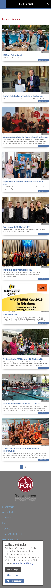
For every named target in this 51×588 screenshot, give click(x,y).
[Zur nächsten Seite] (30, 467)
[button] (2, 4)
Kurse (5, 523)
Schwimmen (8, 506)
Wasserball (7, 512)
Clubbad (6, 528)
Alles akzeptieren (14, 581)
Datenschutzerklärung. (23, 563)
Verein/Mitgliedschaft (12, 534)
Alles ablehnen (13, 575)
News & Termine (10, 539)
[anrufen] (48, 4)
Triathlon (6, 517)
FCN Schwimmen (26, 4)
